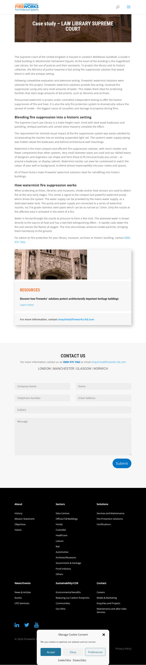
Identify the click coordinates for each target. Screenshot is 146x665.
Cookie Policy (64, 659)
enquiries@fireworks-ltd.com (76, 319)
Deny (73, 652)
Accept (51, 652)
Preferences (95, 652)
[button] (104, 634)
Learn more (27, 304)
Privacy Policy (79, 659)
